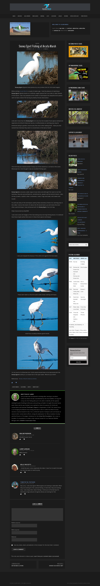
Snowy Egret (36, 386)
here (72, 338)
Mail (15, 530)
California (23, 386)
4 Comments (45, 49)
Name (16, 522)
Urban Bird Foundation (45, 416)
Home (14, 16)
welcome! (71, 30)
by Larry (39, 49)
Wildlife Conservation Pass (28, 420)
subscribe (82, 28)
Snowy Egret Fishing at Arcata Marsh (37, 46)
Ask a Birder (27, 16)
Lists (48, 16)
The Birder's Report (32, 407)
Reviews (66, 16)
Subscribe (78, 362)
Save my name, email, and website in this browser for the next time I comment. (36, 545)
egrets (29, 386)
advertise (76, 28)
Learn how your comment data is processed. (46, 556)
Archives (20, 16)
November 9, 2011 (30, 49)
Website (14, 537)
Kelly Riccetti (25, 464)
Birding (42, 16)
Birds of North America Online (28, 378)
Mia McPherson (25, 433)
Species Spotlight (74, 16)
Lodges (60, 16)
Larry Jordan (25, 449)
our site (62, 28)
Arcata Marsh (23, 91)
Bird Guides (35, 16)
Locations (53, 16)
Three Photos (84, 16)
